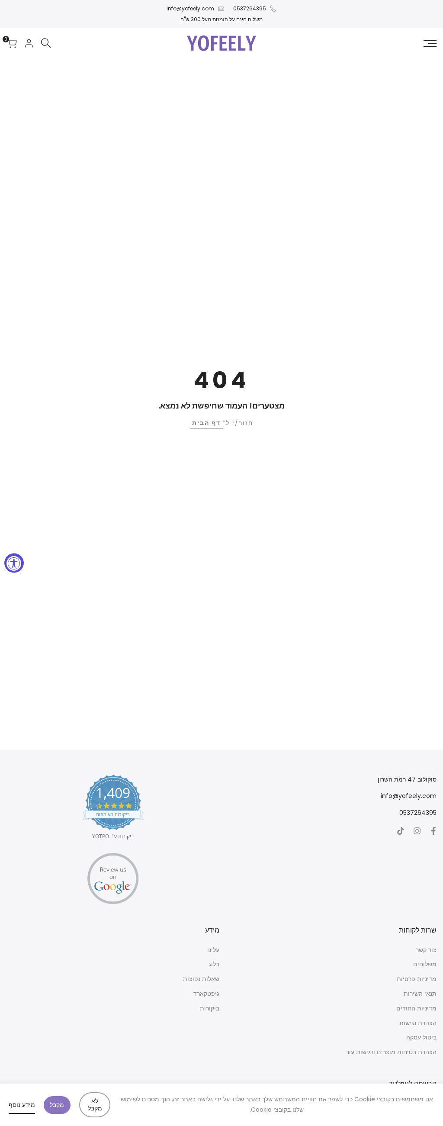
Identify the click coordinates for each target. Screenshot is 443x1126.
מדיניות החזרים (416, 1008)
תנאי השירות (420, 993)
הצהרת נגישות (418, 1023)
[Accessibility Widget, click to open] (14, 563)
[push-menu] (430, 43)
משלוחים (425, 964)
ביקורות (209, 1008)
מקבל (57, 1104)
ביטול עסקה (421, 1037)
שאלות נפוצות (201, 979)
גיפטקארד (206, 993)
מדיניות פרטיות (417, 979)
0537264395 (249, 8)
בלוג (214, 964)
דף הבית (206, 422)
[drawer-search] (46, 43)
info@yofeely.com (190, 8)
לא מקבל (95, 1105)
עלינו (213, 950)
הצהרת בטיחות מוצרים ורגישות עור (391, 1052)
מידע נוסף (22, 1104)
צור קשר (426, 950)
